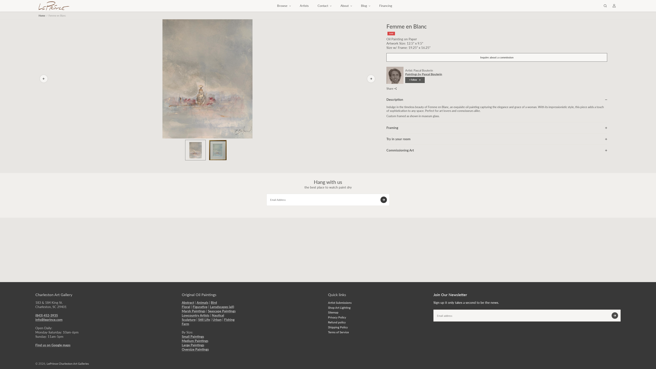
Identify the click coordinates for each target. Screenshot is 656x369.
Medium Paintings (195, 341)
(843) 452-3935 (46, 315)
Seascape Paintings (222, 311)
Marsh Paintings (193, 311)
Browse (282, 6)
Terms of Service (338, 332)
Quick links (337, 295)
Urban (217, 320)
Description (394, 99)
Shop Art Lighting (339, 307)
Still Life (204, 320)
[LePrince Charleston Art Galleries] (54, 6)
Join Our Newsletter (450, 295)
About (345, 6)
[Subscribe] (383, 200)
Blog (364, 6)
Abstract (188, 302)
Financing (385, 6)
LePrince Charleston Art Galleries (68, 363)
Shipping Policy (338, 327)
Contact (323, 6)
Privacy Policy (337, 317)
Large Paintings (193, 345)
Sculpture (189, 320)
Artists (304, 6)
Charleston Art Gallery (53, 295)
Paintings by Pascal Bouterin (423, 74)
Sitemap (333, 312)
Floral (186, 307)
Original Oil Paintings (199, 295)
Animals (202, 302)
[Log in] (614, 6)
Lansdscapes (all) (222, 307)
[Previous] (43, 78)
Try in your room (398, 139)
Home (42, 15)
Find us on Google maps (52, 345)
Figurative (200, 307)
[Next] (371, 78)
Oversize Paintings (195, 349)
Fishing (229, 320)
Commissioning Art (400, 150)
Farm (185, 324)
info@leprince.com (49, 320)
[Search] (605, 6)
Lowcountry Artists (195, 315)
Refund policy (337, 322)
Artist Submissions (340, 302)
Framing (392, 128)
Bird (214, 302)
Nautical (218, 315)
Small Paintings (193, 336)
